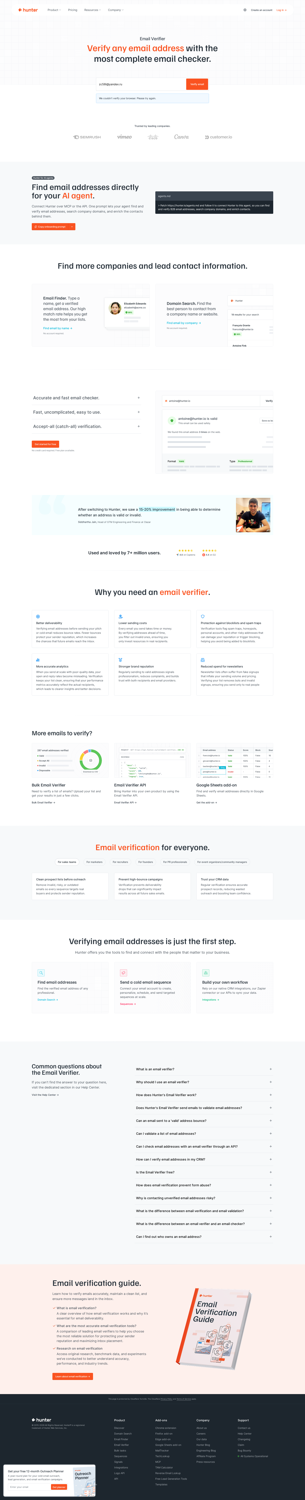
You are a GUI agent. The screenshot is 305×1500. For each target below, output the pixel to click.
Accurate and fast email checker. (66, 398)
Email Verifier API (124, 802)
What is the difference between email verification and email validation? (190, 1211)
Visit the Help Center (44, 1094)
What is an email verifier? (155, 1069)
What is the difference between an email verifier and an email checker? (190, 1223)
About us (201, 1428)
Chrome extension (165, 1428)
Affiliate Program (206, 1456)
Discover (119, 1428)
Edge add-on (163, 1439)
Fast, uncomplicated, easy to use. (67, 412)
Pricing (72, 10)
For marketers (94, 862)
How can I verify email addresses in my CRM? (170, 1159)
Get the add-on (205, 802)
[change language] (245, 10)
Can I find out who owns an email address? (168, 1236)
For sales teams (67, 862)
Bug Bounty (244, 1450)
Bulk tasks (120, 1450)
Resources (91, 10)
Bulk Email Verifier (42, 802)
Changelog (244, 1439)
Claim (241, 1445)
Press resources (205, 1461)
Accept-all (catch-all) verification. (67, 426)
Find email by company (182, 323)
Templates (161, 1484)
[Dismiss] (91, 1468)
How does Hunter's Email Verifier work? (166, 1095)
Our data (201, 1439)
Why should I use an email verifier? (162, 1082)
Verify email (197, 84)
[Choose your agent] (71, 226)
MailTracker (162, 1450)
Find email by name (56, 328)
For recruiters (120, 862)
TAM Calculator (164, 1467)
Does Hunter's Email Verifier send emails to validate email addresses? (189, 1107)
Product (53, 10)
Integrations (209, 999)
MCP (158, 1461)
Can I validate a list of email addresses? (166, 1133)
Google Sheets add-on (168, 1445)
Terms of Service (184, 1399)
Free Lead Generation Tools (171, 1478)
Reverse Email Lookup (168, 1473)
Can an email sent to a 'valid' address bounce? (171, 1120)
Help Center (245, 1433)
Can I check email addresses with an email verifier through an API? (187, 1146)
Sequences (126, 1004)
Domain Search (46, 999)
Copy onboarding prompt (51, 226)
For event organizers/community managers (222, 862)
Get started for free (45, 444)
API (116, 1478)
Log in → (282, 10)
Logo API (119, 1473)
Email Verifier (121, 1445)
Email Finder (121, 1439)
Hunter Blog (203, 1445)
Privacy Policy (166, 1399)
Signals (118, 1461)
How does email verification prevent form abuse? (173, 1185)
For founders (145, 862)
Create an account (261, 10)
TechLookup (162, 1456)
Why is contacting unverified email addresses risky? (175, 1198)
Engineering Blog (206, 1450)
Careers (200, 1433)
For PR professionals (175, 862)
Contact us (244, 1428)
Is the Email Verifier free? (155, 1172)
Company (114, 10)
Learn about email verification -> (72, 1376)
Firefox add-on (163, 1433)
